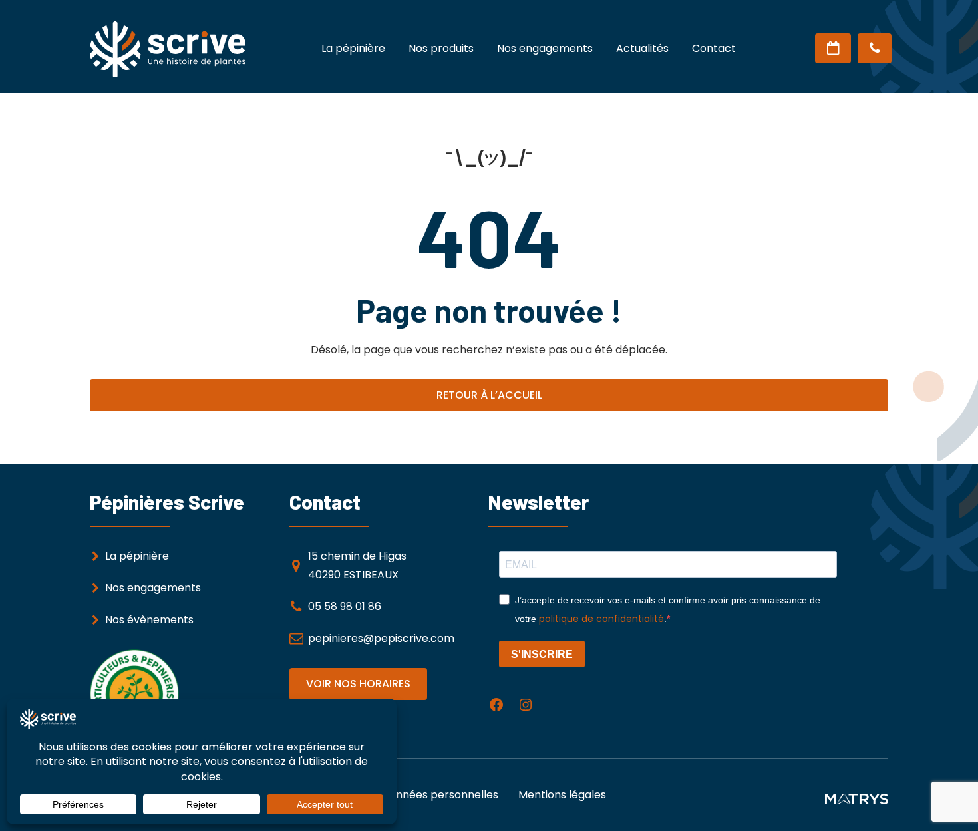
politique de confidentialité (601, 618)
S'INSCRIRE (542, 654)
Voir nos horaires (358, 683)
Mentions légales (562, 794)
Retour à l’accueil (489, 395)
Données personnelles (439, 794)
